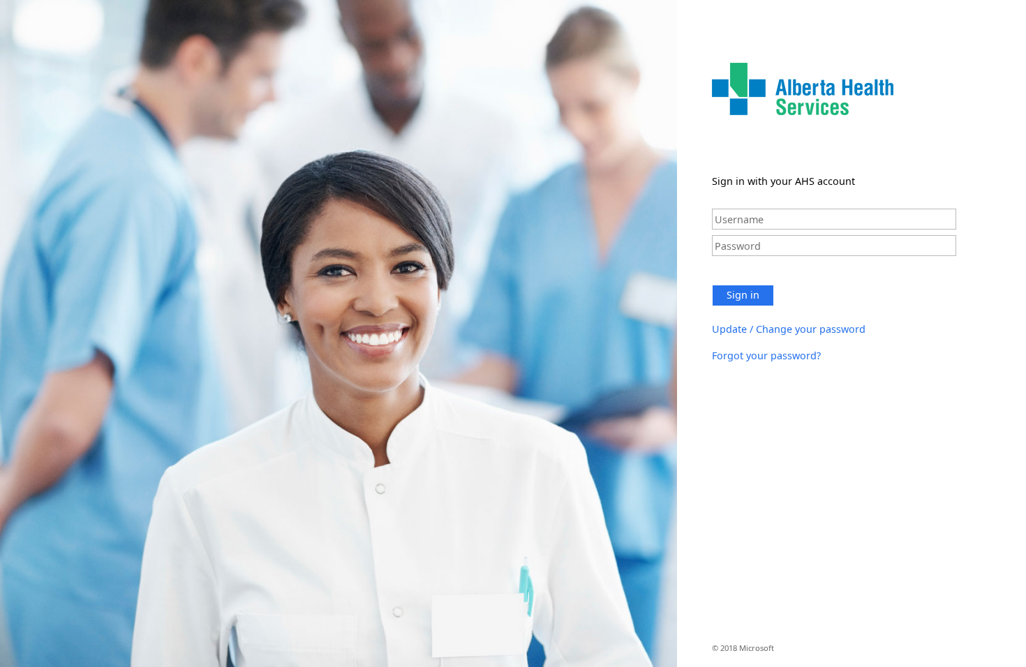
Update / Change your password (788, 329)
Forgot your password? (766, 355)
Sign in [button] (743, 294)
